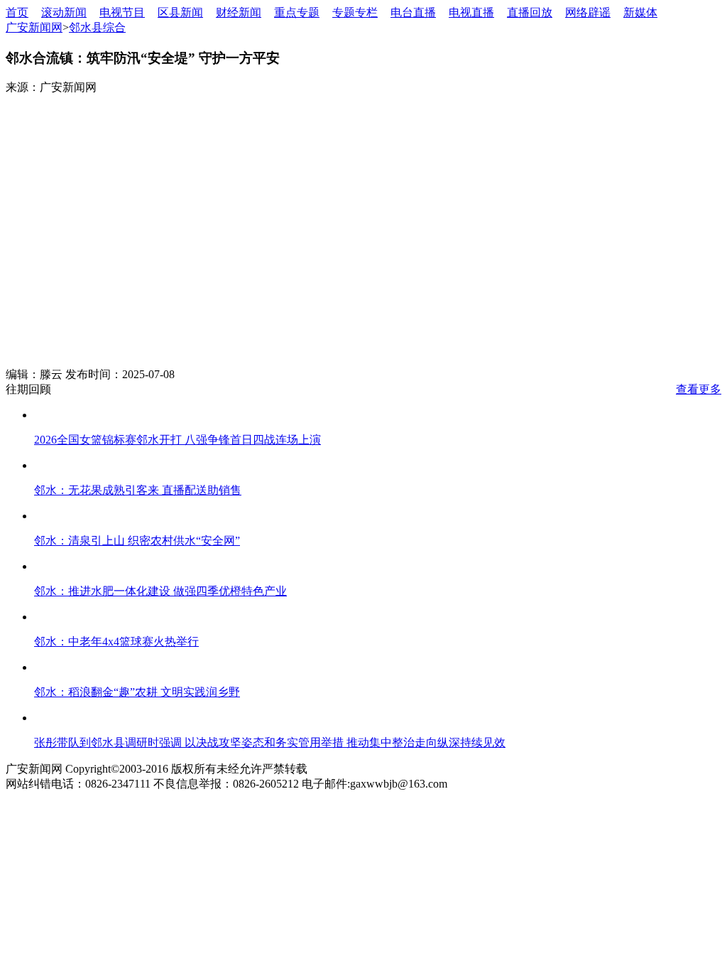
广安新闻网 (34, 27)
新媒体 (640, 12)
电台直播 (413, 12)
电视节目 (122, 12)
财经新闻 (238, 12)
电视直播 (471, 12)
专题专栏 (355, 12)
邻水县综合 (97, 27)
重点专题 (296, 12)
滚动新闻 (64, 12)
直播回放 (529, 12)
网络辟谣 (588, 12)
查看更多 (698, 389)
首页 (17, 12)
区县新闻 (180, 12)
